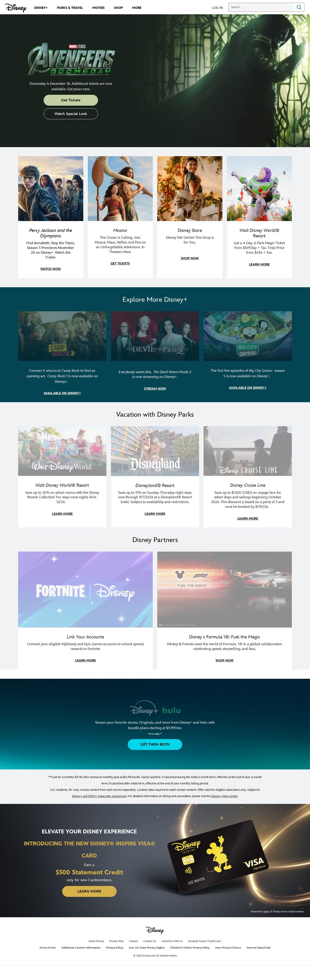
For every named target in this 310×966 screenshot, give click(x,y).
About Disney (96, 941)
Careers (133, 941)
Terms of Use (47, 947)
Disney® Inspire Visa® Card (204, 941)
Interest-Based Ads (258, 947)
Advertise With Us (172, 941)
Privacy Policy (114, 947)
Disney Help (116, 941)
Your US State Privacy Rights (147, 947)
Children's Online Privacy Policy (190, 947)
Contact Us (149, 941)
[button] (220, 7)
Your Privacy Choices (228, 947)
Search (299, 7)
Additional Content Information (81, 947)
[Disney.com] (15, 8)
